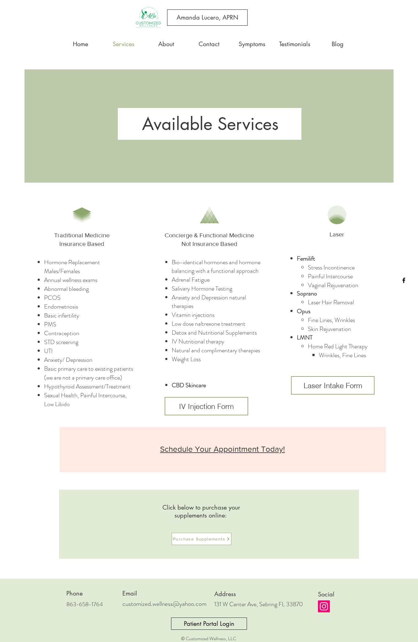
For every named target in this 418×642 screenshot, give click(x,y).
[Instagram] (324, 606)
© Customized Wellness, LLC (208, 638)
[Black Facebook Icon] (403, 280)
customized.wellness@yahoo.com (164, 603)
